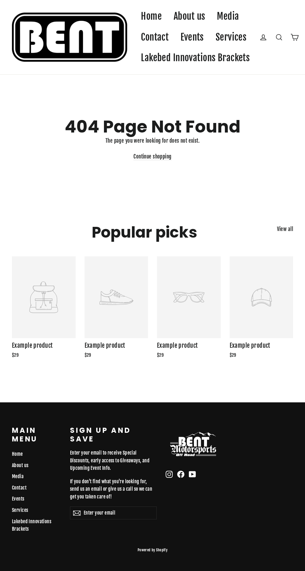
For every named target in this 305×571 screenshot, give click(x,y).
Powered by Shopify (153, 550)
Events (192, 37)
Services (231, 37)
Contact (155, 37)
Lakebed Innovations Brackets (195, 58)
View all (285, 229)
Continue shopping (152, 156)
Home (151, 16)
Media (228, 16)
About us (189, 16)
